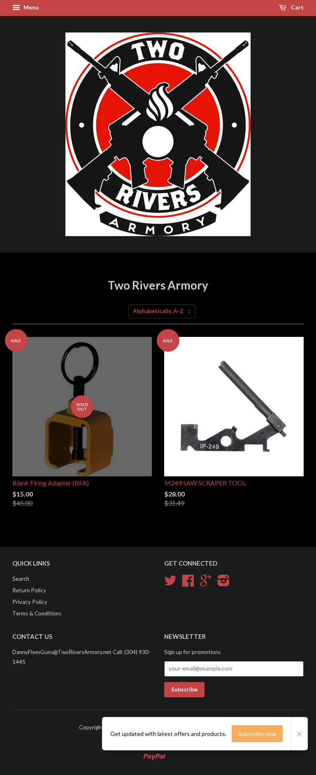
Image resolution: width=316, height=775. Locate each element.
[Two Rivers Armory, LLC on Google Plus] (206, 583)
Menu (30, 7)
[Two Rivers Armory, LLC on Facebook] (188, 583)
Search (20, 578)
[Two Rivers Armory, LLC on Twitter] (170, 583)
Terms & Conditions (36, 613)
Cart (297, 7)
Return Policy (29, 590)
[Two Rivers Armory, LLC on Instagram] (223, 583)
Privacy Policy (29, 602)
